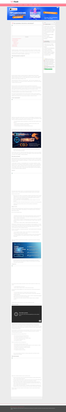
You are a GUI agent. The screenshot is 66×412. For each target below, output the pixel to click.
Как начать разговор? (15, 40)
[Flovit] (14, 3)
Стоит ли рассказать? (15, 39)
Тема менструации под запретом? (16, 38)
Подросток (15, 41)
